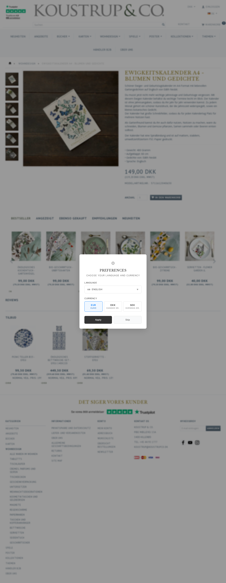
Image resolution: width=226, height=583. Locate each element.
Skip (127, 319)
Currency (90, 298)
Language (90, 282)
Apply (98, 319)
